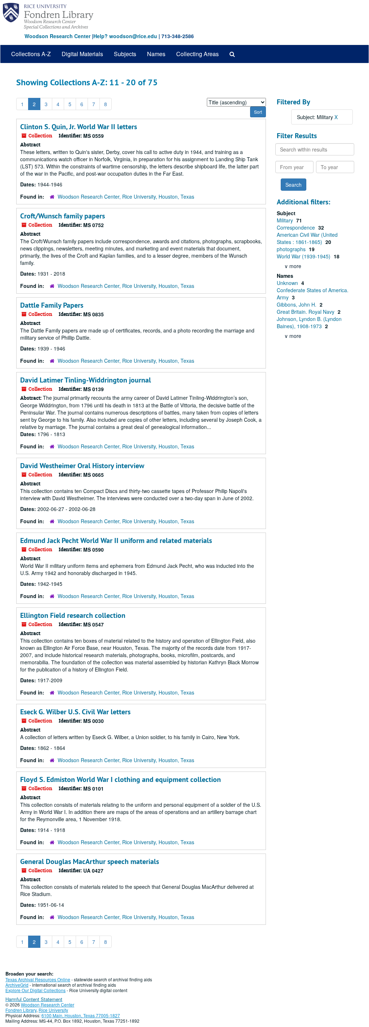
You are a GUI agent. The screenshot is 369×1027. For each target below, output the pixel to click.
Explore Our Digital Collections (35, 990)
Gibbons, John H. (297, 304)
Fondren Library (20, 1010)
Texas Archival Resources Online (37, 979)
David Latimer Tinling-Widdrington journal (85, 380)
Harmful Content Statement (33, 999)
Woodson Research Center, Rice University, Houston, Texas (126, 196)
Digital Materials (82, 54)
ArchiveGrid (16, 985)
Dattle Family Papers (51, 305)
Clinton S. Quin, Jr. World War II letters (78, 126)
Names (156, 54)
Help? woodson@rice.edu (125, 36)
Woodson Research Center (57, 36)
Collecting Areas (197, 54)
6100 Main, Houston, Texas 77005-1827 (80, 1015)
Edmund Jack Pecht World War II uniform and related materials (116, 540)
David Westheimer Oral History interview (82, 465)
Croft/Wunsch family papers (62, 216)
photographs (292, 249)
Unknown (288, 282)
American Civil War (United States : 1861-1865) (307, 238)
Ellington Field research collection (72, 615)
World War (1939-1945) (304, 256)
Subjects (125, 54)
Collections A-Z (31, 54)
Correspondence (296, 227)
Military (285, 220)
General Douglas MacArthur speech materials (89, 861)
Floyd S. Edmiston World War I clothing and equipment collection (120, 779)
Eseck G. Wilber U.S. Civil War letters (75, 711)
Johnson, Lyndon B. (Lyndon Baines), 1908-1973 (309, 322)
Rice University (53, 1010)
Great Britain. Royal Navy (306, 311)
